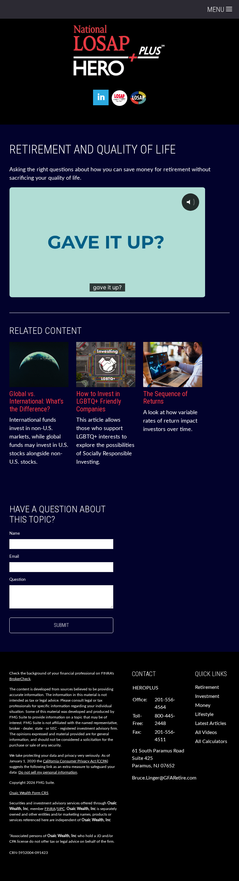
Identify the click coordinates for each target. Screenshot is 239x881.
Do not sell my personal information (47, 772)
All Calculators (211, 741)
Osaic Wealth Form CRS (29, 793)
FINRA (50, 809)
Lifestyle (204, 714)
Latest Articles (210, 723)
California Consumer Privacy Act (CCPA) (75, 761)
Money (202, 705)
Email (14, 557)
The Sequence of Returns (165, 397)
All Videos (206, 732)
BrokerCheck (19, 679)
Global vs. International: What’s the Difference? (36, 401)
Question (17, 580)
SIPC (61, 809)
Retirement (207, 687)
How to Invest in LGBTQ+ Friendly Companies (98, 401)
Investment (207, 696)
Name (14, 534)
